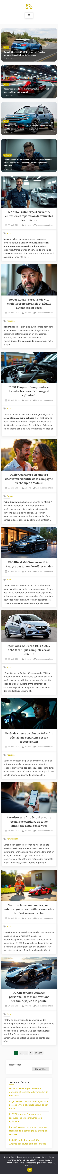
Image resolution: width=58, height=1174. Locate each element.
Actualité (7, 155)
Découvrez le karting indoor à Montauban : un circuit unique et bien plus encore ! (26, 90)
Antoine (28, 225)
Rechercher (15, 1064)
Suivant (38, 1052)
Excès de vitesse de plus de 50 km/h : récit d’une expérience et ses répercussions (29, 738)
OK (29, 1170)
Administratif (12, 839)
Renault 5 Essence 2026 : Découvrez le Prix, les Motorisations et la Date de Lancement (24, 53)
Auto (6, 47)
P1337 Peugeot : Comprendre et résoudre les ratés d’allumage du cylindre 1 (29, 391)
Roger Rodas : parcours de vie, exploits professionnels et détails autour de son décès (29, 304)
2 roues (10, 496)
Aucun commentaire (44, 225)
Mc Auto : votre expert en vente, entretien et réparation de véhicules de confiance (29, 216)
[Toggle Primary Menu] (29, 15)
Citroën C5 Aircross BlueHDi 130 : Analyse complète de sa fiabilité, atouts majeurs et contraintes (28, 127)
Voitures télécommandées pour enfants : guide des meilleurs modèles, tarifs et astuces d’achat (29, 909)
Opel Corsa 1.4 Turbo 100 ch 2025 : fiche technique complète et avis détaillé (29, 650)
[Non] (54, 1163)
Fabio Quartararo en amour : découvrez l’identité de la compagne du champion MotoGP (29, 479)
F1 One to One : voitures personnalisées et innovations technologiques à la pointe (29, 997)
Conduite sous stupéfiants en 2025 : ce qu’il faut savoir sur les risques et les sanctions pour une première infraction (28, 163)
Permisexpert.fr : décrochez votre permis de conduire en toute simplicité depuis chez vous (29, 822)
